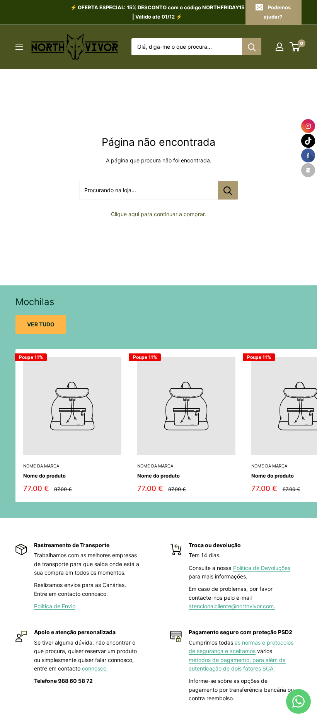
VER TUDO (41, 324)
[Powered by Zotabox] (308, 170)
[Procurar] (251, 46)
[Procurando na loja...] (228, 190)
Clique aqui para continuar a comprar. (158, 214)
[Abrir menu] (19, 47)
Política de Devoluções (261, 568)
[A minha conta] (279, 47)
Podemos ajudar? (277, 12)
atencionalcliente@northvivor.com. (232, 606)
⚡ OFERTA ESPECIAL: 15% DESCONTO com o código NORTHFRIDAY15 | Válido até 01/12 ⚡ (157, 12)
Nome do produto (44, 476)
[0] (295, 46)
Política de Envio (54, 606)
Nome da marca (41, 466)
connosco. (95, 668)
